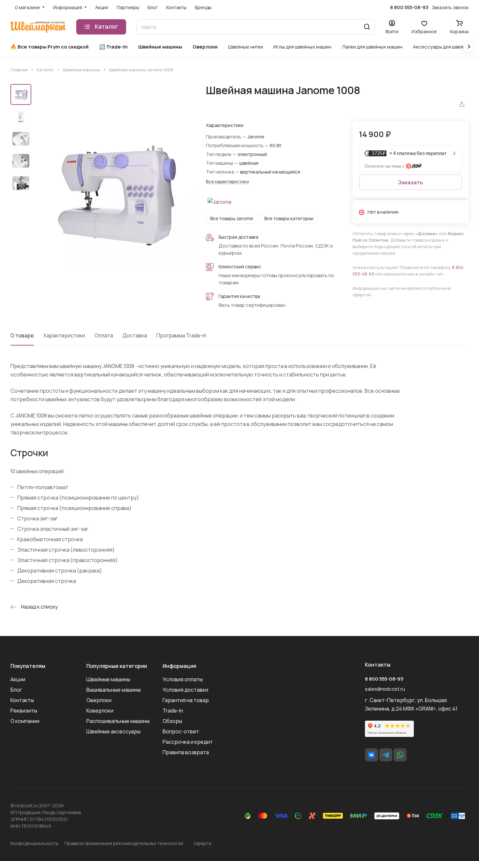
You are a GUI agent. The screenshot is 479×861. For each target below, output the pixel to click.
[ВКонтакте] (371, 754)
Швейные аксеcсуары (113, 731)
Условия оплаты (183, 679)
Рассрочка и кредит (188, 741)
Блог (16, 689)
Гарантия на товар (186, 700)
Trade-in (173, 710)
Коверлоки (99, 710)
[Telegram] (385, 754)
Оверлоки (98, 700)
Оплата (103, 335)
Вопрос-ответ (181, 731)
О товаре (22, 335)
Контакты (22, 700)
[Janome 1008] (114, 193)
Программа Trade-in (181, 335)
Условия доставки (185, 689)
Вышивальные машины (113, 689)
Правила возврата (186, 752)
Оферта (202, 843)
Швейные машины (108, 679)
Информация (179, 666)
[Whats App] (400, 754)
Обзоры (172, 721)
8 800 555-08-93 (409, 7)
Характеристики (64, 335)
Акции (17, 679)
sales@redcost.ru (385, 688)
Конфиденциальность (34, 843)
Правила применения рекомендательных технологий (124, 843)
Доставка (135, 335)
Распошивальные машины (118, 721)
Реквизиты (23, 710)
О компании (24, 721)
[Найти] (367, 27)
